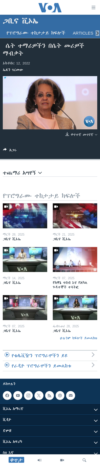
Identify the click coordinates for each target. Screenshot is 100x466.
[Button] (10, 151)
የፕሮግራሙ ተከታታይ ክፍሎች (36, 33)
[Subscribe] (70, 395)
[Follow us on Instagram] (28, 395)
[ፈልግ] (84, 460)
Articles (83, 33)
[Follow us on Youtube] (17, 395)
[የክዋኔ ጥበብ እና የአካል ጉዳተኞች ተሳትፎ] (75, 259)
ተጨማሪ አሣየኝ (20, 173)
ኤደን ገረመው (13, 70)
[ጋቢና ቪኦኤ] (25, 215)
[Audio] (40, 460)
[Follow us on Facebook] (7, 395)
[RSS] (49, 395)
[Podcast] (60, 395)
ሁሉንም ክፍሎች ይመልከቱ (78, 338)
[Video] (62, 460)
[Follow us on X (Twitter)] (38, 395)
